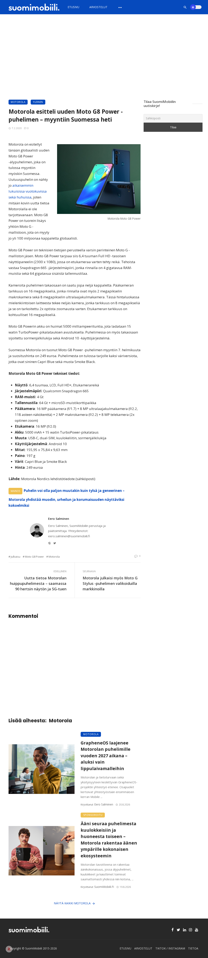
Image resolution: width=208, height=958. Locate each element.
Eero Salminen (58, 519)
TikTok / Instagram (170, 948)
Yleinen (38, 102)
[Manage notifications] (9, 949)
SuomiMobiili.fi (104, 887)
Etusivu (73, 7)
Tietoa (193, 948)
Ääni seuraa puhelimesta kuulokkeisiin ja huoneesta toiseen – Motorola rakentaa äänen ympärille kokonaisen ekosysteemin (109, 840)
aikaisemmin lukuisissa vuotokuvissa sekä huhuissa (28, 191)
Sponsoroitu (93, 815)
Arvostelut (98, 7)
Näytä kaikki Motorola (72, 903)
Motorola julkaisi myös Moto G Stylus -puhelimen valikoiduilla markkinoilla (110, 583)
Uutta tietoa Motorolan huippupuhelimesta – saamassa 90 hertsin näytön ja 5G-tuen (38, 583)
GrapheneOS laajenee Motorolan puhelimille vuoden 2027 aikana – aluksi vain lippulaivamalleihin (105, 755)
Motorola (18, 102)
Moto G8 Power (34, 556)
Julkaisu (15, 556)
